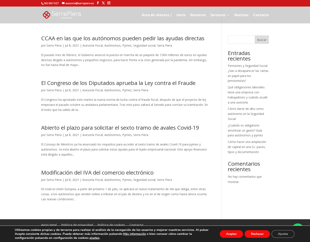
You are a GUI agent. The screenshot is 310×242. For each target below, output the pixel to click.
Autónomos (112, 45)
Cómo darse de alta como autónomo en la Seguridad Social (246, 114)
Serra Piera (54, 45)
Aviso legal (49, 225)
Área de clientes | (157, 15)
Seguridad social (144, 45)
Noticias (241, 15)
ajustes (94, 238)
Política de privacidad (77, 225)
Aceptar (231, 234)
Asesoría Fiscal (92, 45)
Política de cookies (111, 225)
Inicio (181, 15)
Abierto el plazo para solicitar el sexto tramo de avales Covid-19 (120, 127)
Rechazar (257, 234)
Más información (134, 234)
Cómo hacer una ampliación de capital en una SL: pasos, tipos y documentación (247, 147)
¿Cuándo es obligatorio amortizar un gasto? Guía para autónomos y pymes (245, 130)
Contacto (261, 15)
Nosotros (198, 15)
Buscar (262, 40)
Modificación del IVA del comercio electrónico (97, 172)
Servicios (217, 15)
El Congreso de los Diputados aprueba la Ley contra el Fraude (118, 83)
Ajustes (283, 234)
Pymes (127, 45)
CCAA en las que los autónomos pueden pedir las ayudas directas (122, 38)
